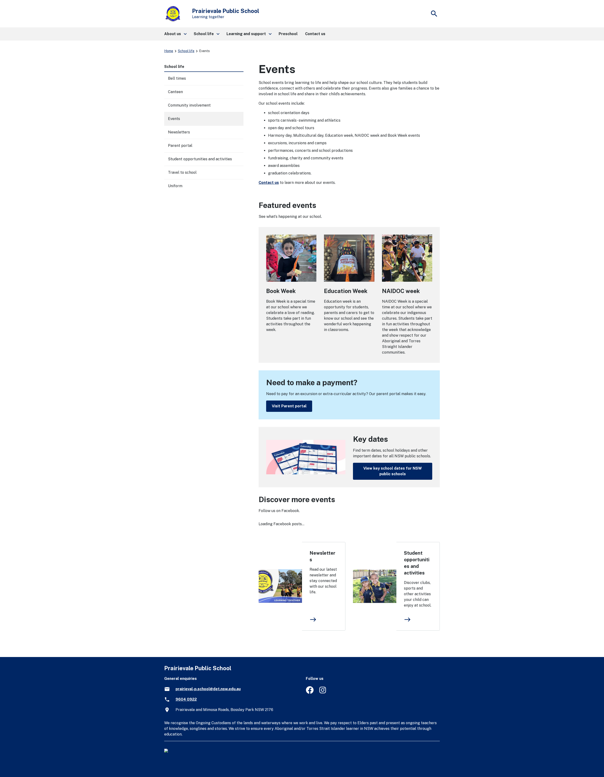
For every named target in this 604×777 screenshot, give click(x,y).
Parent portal (180, 145)
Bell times (177, 78)
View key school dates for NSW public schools (392, 471)
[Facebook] (310, 692)
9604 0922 (186, 699)
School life (186, 51)
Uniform (175, 186)
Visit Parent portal (289, 406)
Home (168, 51)
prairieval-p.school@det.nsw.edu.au (208, 689)
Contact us (269, 182)
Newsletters (322, 556)
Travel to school (182, 172)
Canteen (175, 92)
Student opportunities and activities (416, 563)
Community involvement (189, 105)
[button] (175, 34)
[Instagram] (323, 692)
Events (174, 118)
